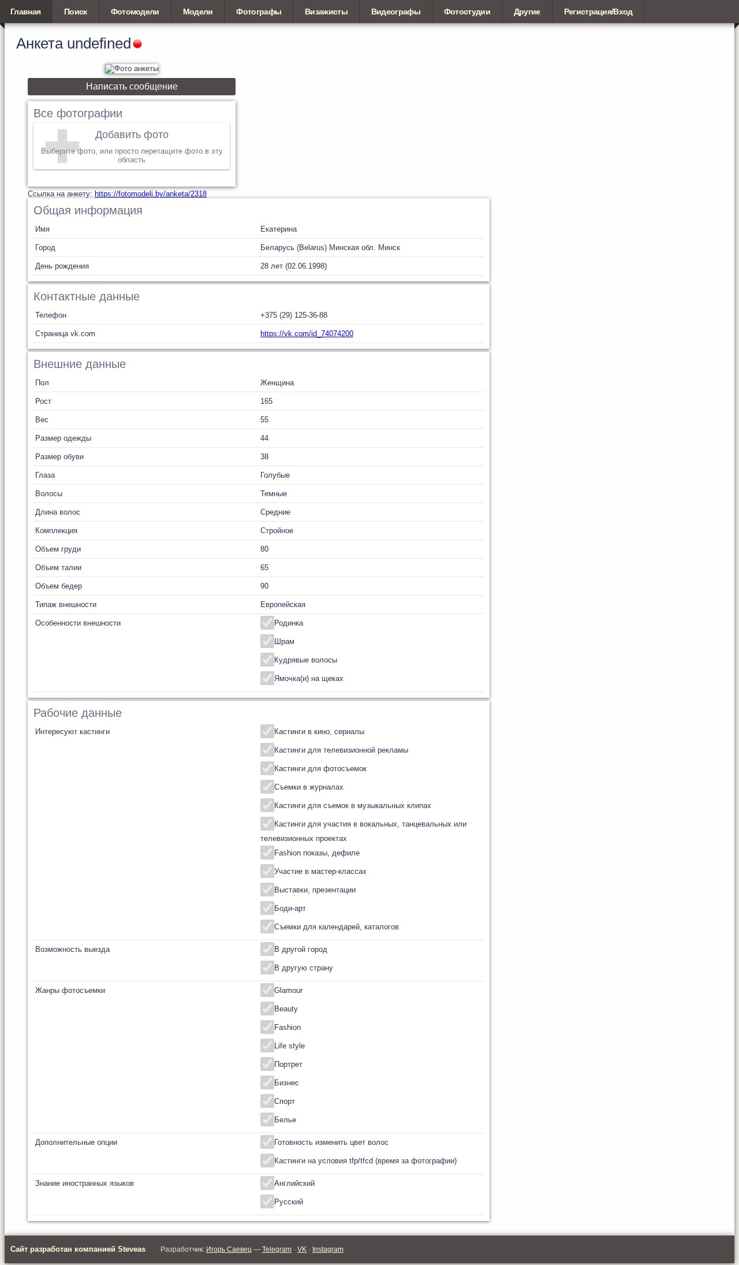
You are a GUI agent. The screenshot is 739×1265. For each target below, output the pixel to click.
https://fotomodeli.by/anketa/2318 (151, 193)
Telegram (277, 1249)
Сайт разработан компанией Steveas (77, 1249)
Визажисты (326, 11)
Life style (289, 1045)
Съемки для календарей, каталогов (336, 926)
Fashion (287, 1027)
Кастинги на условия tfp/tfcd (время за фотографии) (365, 1160)
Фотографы (258, 11)
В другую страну (303, 967)
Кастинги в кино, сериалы (319, 731)
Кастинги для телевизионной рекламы (341, 750)
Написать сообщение (132, 86)
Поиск (75, 11)
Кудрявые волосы (305, 660)
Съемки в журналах (309, 787)
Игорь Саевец (229, 1249)
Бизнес (286, 1082)
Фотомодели (135, 11)
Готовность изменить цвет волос (331, 1142)
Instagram (328, 1249)
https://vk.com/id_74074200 (306, 333)
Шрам (284, 641)
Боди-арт (290, 908)
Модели (198, 11)
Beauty (286, 1008)
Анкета (39, 43)
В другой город (300, 949)
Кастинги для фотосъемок (320, 768)
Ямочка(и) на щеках (309, 678)
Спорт (284, 1101)
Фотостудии (467, 11)
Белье (285, 1119)
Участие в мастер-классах (320, 871)
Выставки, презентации (315, 890)
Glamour (288, 990)
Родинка (288, 623)
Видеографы (395, 11)
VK (302, 1249)
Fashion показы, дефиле (317, 853)
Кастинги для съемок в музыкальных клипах (352, 805)
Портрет (288, 1064)
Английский (294, 1183)
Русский (288, 1201)
